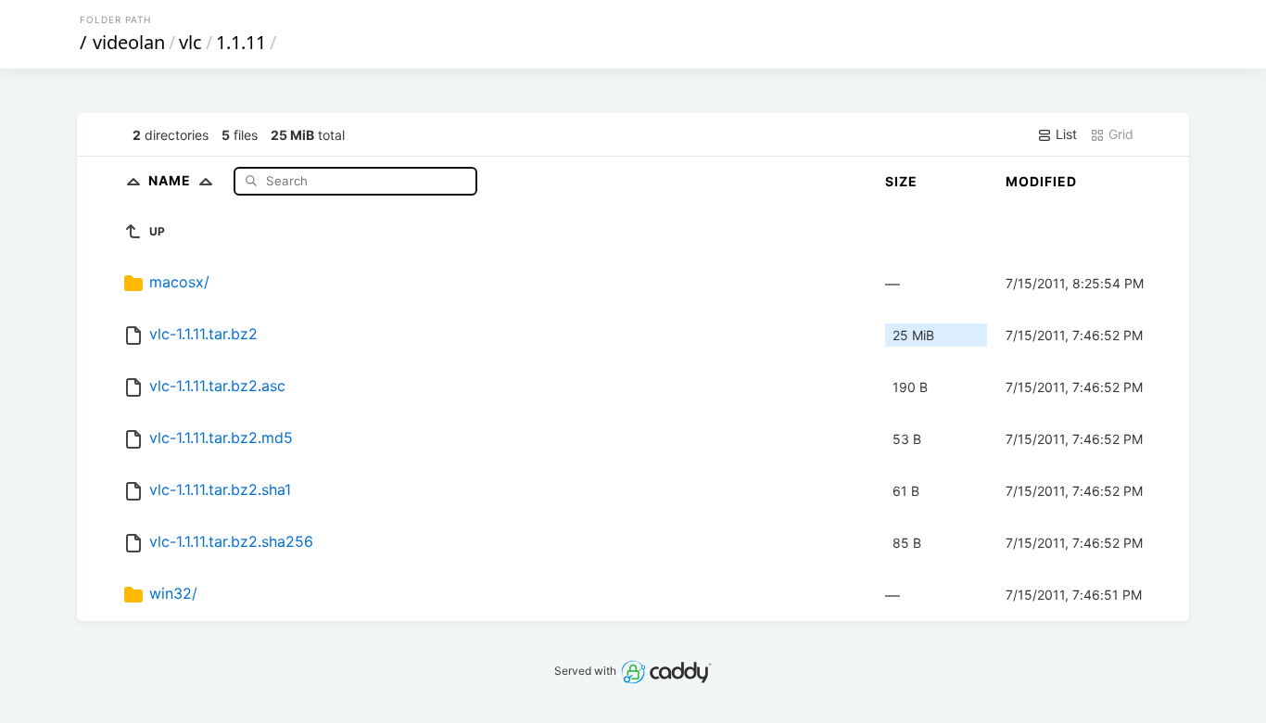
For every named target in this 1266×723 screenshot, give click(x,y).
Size (901, 181)
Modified (1041, 181)
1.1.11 (241, 42)
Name (171, 180)
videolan (129, 42)
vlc (190, 42)
